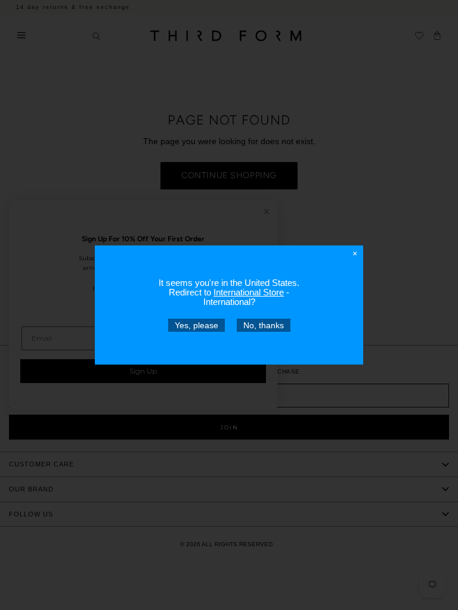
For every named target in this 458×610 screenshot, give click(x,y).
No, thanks (263, 325)
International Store (248, 292)
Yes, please (196, 325)
